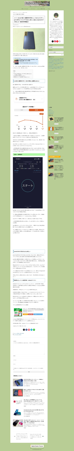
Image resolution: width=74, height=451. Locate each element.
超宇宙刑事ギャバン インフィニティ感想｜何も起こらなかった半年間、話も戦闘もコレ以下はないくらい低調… (56, 59)
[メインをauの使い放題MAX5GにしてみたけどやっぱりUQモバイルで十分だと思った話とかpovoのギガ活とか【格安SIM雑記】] (31, 330)
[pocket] (29, 330)
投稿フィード (51, 110)
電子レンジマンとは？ (25, 8)
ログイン (50, 109)
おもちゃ (49, 8)
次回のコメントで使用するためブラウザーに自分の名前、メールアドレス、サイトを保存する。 (28, 369)
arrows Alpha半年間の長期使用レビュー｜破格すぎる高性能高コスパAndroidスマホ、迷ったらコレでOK (58, 176)
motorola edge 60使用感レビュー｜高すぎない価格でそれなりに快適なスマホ (59, 138)
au (14, 334)
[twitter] (24, 330)
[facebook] (26, 330)
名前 (14, 355)
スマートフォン (33, 8)
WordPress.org (51, 113)
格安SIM (22, 333)
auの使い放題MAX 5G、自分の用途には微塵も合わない (23, 73)
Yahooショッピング (38, 314)
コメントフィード (51, 111)
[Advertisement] (29, 242)
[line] (34, 330)
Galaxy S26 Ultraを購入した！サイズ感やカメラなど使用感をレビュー (58, 161)
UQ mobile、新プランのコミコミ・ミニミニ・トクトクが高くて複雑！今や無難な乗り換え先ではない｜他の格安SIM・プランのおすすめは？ (34, 421)
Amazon (25, 314)
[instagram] (55, 41)
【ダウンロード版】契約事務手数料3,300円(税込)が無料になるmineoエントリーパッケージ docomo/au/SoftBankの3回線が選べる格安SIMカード (33, 310)
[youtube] (57, 41)
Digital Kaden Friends (37, 446)
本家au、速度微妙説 (19, 74)
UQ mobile (16, 334)
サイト (14, 364)
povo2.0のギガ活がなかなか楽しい (20, 75)
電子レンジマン (57, 68)
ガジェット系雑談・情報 (41, 8)
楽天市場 (30, 314)
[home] (60, 41)
